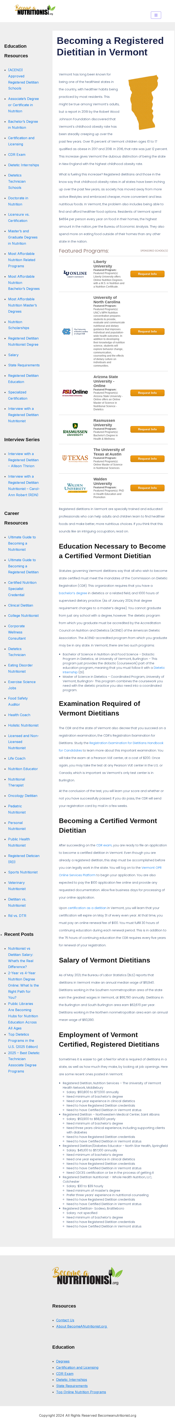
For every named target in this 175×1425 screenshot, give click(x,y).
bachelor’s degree (73, 593)
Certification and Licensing (77, 1367)
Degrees (63, 1361)
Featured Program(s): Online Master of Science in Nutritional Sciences (107, 465)
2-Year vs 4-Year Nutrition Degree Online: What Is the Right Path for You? (23, 985)
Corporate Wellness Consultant (17, 632)
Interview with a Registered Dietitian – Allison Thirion (23, 460)
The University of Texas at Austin (109, 452)
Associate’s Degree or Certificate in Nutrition (23, 105)
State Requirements (24, 365)
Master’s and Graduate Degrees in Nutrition (23, 237)
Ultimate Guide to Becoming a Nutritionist (22, 543)
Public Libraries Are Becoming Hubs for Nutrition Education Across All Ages (23, 1016)
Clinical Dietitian (20, 605)
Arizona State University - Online (105, 381)
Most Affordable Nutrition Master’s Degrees (22, 305)
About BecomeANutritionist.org (82, 1326)
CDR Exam (16, 154)
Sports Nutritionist (23, 872)
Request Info (147, 274)
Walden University (102, 481)
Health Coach (19, 715)
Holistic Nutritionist (23, 725)
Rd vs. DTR (17, 915)
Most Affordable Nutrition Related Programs (21, 259)
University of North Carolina (106, 299)
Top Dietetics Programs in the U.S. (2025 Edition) (23, 1040)
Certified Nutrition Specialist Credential (22, 588)
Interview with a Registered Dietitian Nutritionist (23, 414)
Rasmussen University (104, 422)
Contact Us (65, 1320)
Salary (13, 355)
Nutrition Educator (23, 769)
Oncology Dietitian (22, 795)
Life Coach (16, 758)
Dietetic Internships (23, 165)
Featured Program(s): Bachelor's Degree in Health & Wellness (105, 435)
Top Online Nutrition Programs (81, 1392)
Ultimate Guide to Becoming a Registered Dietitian (23, 566)
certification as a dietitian (87, 908)
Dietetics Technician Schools (17, 181)
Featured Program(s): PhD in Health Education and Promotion (108, 494)
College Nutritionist (23, 615)
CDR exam (104, 845)
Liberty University (102, 264)
